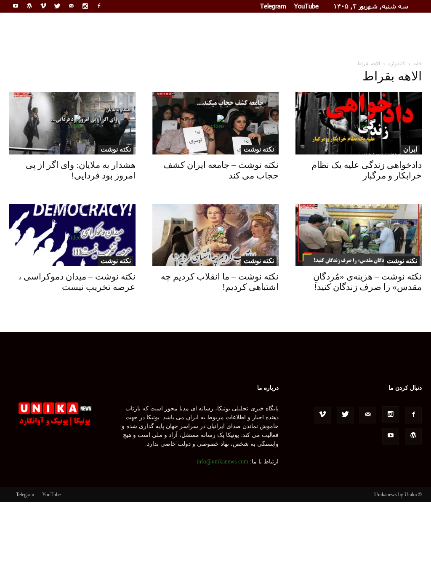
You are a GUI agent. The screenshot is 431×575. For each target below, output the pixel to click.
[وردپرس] (29, 6)
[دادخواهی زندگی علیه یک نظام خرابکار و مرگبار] (358, 123)
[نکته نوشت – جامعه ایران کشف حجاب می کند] (215, 123)
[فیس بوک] (99, 6)
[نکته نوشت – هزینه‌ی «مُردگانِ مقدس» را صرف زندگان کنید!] (358, 235)
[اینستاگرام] (85, 6)
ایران (410, 149)
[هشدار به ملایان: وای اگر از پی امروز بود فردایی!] (72, 123)
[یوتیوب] (15, 6)
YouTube (306, 6)
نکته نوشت (259, 149)
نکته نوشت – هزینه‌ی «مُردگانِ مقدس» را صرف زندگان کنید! (367, 282)
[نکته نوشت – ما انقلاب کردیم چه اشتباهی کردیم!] (215, 235)
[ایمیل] (71, 6)
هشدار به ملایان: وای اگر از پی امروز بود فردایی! (81, 170)
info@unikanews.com (222, 461)
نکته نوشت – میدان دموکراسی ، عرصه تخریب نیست (77, 282)
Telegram (273, 6)
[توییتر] (57, 6)
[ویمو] (43, 6)
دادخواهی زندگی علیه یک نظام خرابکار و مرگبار (366, 170)
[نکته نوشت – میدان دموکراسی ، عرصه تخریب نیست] (72, 235)
